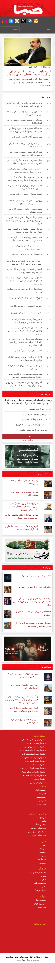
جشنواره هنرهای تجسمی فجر (33, 743)
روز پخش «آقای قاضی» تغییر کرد (27, 137)
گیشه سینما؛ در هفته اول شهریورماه (26, 194)
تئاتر (44, 845)
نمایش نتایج (27, 440)
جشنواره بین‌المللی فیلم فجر (34, 739)
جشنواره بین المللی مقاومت (34, 757)
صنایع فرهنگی (40, 883)
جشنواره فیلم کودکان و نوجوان (33, 768)
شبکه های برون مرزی (37, 831)
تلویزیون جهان (40, 903)
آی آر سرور (20, 960)
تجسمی (42, 852)
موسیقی (42, 848)
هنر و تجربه (41, 804)
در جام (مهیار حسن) (38, 409)
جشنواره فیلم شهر (38, 782)
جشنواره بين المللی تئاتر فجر (34, 754)
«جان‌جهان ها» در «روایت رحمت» (27, 254)
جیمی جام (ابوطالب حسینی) (35, 419)
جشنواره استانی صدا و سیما (34, 772)
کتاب (44, 887)
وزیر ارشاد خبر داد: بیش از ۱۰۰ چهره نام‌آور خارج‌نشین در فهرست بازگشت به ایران (24, 220)
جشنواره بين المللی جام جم (34, 775)
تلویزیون (42, 817)
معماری (42, 863)
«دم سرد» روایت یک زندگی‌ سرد (36, 575)
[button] (4, 21)
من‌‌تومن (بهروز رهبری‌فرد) (36, 414)
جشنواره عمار (40, 779)
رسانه (43, 876)
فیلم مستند (41, 797)
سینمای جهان (40, 900)
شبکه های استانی (38, 828)
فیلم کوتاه (41, 793)
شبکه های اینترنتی (38, 835)
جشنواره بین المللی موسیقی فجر (32, 750)
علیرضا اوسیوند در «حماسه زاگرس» (25, 306)
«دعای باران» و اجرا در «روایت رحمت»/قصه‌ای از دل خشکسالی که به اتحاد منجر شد (24, 281)
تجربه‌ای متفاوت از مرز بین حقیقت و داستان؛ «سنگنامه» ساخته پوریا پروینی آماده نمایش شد (25, 342)
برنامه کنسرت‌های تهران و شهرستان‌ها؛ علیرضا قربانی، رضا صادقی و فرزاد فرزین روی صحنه (32, 601)
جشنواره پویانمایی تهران (35, 747)
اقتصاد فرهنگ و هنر (38, 872)
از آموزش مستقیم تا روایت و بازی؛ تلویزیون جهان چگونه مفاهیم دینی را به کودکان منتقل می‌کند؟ (21, 699)
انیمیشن (42, 800)
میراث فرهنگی (40, 890)
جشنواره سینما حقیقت (36, 764)
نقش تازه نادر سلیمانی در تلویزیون (26, 312)
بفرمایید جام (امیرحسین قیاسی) (33, 430)
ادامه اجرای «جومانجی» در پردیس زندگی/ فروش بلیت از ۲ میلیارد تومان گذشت (25, 331)
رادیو (44, 821)
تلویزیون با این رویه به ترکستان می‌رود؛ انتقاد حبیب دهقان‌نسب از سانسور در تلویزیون (23, 506)
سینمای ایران (40, 790)
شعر (44, 879)
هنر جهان (42, 907)
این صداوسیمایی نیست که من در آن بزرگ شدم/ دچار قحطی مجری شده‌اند (29, 73)
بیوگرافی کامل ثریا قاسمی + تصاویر (35, 587)
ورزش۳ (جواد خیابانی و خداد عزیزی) (31, 424)
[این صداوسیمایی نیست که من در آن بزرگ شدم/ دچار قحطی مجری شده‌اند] (27, 52)
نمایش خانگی (40, 824)
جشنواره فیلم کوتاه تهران (35, 761)
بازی (44, 855)
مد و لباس (41, 859)
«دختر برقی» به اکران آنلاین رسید (27, 350)
